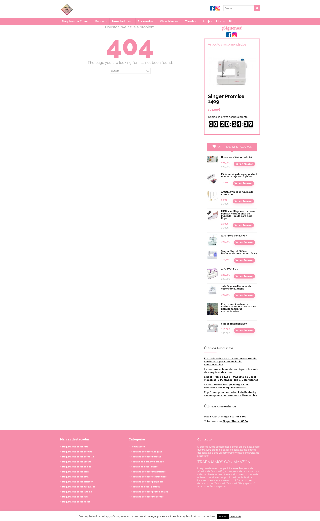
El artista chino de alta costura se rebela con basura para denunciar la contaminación (238, 308)
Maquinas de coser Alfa (75, 446)
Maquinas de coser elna (75, 476)
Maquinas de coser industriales (148, 471)
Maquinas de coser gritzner (77, 481)
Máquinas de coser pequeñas (147, 481)
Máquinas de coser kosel (76, 501)
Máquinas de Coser (75, 21)
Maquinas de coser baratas (146, 456)
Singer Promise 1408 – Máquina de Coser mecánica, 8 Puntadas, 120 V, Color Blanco (231, 378)
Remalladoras (121, 21)
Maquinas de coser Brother (77, 461)
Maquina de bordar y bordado (147, 461)
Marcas (100, 21)
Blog (232, 21)
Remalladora (138, 446)
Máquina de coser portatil (145, 486)
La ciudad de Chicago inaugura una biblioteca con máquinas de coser (227, 386)
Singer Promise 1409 (226, 98)
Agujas (207, 21)
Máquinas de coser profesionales (149, 491)
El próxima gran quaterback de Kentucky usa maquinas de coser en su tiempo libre (231, 394)
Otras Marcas (169, 21)
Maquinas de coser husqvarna (78, 486)
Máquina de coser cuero (144, 466)
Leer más (235, 516)
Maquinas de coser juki (75, 496)
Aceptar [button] (223, 516)
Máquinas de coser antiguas (146, 451)
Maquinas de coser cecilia (76, 466)
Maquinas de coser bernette (78, 456)
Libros (220, 21)
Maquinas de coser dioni (75, 471)
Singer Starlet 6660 (233, 416)
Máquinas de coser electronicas (148, 476)
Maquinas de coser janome (77, 491)
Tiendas (190, 21)
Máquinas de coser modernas (147, 496)
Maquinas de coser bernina (77, 451)
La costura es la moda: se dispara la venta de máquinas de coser (231, 371)
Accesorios (145, 21)
